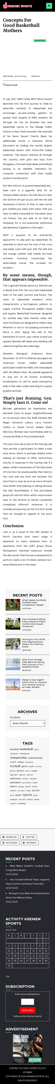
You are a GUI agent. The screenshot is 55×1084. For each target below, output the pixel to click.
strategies (14, 799)
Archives (15, 717)
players (13, 786)
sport (18, 795)
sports (27, 795)
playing (21, 787)
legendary (14, 775)
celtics (36, 749)
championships (35, 757)
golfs (31, 766)
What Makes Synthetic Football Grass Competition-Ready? (34, 602)
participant (15, 782)
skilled (28, 791)
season (13, 790)
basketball (26, 749)
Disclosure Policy (34, 1068)
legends (22, 775)
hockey (38, 766)
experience (29, 762)
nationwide (15, 778)
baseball (14, 749)
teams (30, 799)
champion (14, 754)
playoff (28, 787)
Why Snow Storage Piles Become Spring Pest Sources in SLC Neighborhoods (33, 663)
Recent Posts (27, 595)
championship (18, 757)
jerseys (20, 770)
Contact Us (15, 1068)
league (34, 771)
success (22, 799)
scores (34, 786)
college (20, 762)
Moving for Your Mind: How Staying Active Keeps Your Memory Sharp (33, 643)
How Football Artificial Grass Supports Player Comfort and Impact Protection (34, 623)
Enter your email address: (27, 1005)
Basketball (40, 41)
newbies (25, 779)
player (35, 783)
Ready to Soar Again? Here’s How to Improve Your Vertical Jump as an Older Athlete (34, 683)
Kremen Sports (34, 1016)
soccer (36, 790)
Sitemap (27, 1072)
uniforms (13, 804)
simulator (21, 791)
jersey (13, 771)
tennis (36, 799)
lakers (27, 771)
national (29, 775)
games (24, 766)
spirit (12, 795)
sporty (35, 795)
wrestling (22, 804)
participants (27, 783)
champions (24, 753)
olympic (33, 779)
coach (13, 762)
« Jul (7, 976)
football (15, 766)
